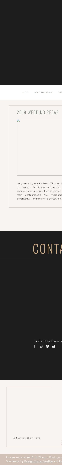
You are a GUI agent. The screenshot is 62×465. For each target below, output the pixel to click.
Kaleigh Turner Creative (38, 461)
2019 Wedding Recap (38, 112)
